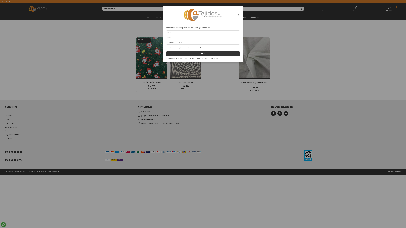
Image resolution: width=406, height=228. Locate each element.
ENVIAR (203, 54)
